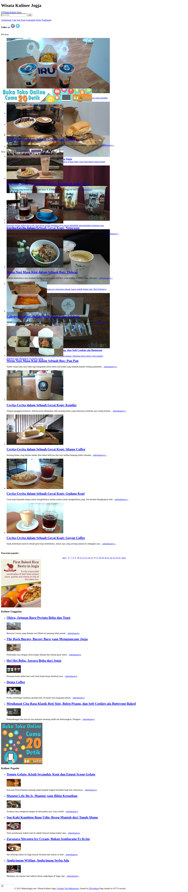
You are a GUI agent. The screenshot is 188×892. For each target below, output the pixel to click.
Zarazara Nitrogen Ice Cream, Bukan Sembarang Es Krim (48, 839)
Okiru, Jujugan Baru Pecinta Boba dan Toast (38, 617)
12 (83, 558)
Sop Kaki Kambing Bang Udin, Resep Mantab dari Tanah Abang (52, 817)
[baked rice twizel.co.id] (21, 606)
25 (119, 558)
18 (100, 558)
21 (108, 558)
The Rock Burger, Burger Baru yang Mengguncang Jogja (47, 639)
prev (64, 558)
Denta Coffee (16, 682)
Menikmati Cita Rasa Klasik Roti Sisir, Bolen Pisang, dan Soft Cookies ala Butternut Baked (71, 703)
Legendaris (31, 20)
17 (97, 558)
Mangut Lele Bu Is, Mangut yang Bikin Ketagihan (42, 796)
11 (81, 558)
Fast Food (21, 20)
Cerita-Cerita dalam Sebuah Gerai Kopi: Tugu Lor (43, 139)
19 (103, 558)
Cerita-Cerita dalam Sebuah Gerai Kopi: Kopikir (42, 405)
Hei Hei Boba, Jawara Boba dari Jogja (34, 660)
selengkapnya (73, 633)
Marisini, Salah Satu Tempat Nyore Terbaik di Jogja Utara (48, 183)
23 (114, 558)
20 (105, 558)
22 (111, 558)
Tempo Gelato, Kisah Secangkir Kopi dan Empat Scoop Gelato (51, 774)
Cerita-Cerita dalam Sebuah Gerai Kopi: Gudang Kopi (46, 493)
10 (78, 558)
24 (116, 558)
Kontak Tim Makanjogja (68, 888)
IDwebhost (94, 888)
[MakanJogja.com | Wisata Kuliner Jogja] (11, 12)
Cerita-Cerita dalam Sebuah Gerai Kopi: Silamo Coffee (46, 449)
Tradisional (46, 20)
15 (92, 558)
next (124, 558)
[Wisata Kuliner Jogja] (7, 888)
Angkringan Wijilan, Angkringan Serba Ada (38, 860)
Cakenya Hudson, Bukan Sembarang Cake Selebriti (43, 316)
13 (86, 558)
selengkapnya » (107, 145)
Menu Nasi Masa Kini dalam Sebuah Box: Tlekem (42, 272)
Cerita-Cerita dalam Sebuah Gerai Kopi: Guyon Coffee (46, 538)
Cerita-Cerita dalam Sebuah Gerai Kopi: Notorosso (43, 228)
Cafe (14, 20)
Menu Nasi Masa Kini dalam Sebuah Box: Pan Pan (42, 361)
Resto (38, 20)
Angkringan (6, 20)
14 (89, 558)
